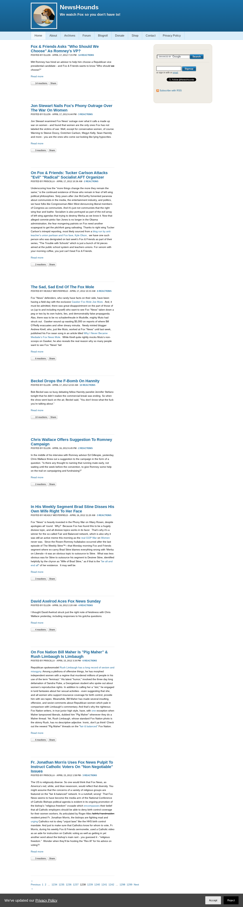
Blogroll (103, 35)
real (83, 537)
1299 (129, 884)
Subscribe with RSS (171, 90)
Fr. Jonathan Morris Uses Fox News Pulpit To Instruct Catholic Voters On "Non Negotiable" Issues (72, 766)
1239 (90, 884)
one (94, 710)
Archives (69, 35)
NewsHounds (79, 7)
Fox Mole (86, 301)
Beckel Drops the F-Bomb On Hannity (65, 381)
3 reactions (85, 114)
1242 (111, 884)
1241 (104, 884)
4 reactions (85, 605)
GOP (89, 537)
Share (53, 83)
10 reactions (87, 385)
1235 (61, 884)
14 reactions (86, 55)
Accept (213, 900)
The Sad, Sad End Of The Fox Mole (62, 287)
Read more (37, 76)
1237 (76, 884)
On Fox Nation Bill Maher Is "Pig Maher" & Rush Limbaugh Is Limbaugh (69, 654)
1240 (97, 884)
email (175, 72)
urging (34, 821)
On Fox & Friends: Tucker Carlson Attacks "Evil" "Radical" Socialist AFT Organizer (69, 175)
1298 (122, 884)
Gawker (76, 301)
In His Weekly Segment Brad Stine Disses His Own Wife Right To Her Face (72, 508)
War (94, 537)
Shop (135, 35)
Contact (150, 35)
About (53, 35)
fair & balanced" (89, 726)
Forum (87, 35)
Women (105, 537)
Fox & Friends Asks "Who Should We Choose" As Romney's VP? (65, 48)
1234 (54, 884)
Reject (231, 900)
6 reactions (104, 291)
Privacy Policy (172, 35)
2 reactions (91, 181)
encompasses (92, 805)
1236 (69, 884)
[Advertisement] (72, 92)
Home (38, 35)
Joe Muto (97, 301)
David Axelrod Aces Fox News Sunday (66, 601)
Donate (119, 35)
